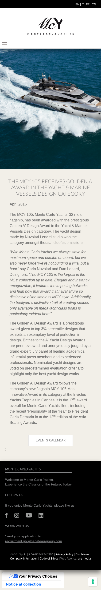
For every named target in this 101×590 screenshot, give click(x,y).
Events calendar (51, 440)
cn (94, 4)
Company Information (24, 558)
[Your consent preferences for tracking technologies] (92, 581)
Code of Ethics (49, 558)
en (77, 4)
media (84, 558)
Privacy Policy (64, 554)
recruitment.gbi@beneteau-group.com (33, 541)
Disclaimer (82, 554)
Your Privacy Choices (37, 576)
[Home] (50, 26)
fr (88, 4)
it (83, 4)
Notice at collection (23, 584)
